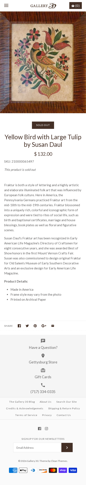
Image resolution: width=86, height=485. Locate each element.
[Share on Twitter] (27, 325)
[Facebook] (39, 428)
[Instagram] (46, 428)
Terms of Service (26, 415)
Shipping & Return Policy (64, 408)
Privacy (47, 415)
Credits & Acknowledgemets (24, 408)
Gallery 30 (32, 460)
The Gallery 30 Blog (22, 401)
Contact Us (64, 415)
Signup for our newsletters (43, 438)
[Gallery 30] (43, 5)
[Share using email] (52, 325)
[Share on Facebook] (19, 325)
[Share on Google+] (44, 325)
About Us (46, 401)
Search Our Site (66, 401)
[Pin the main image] (35, 325)
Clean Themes (59, 460)
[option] (43, 62)
